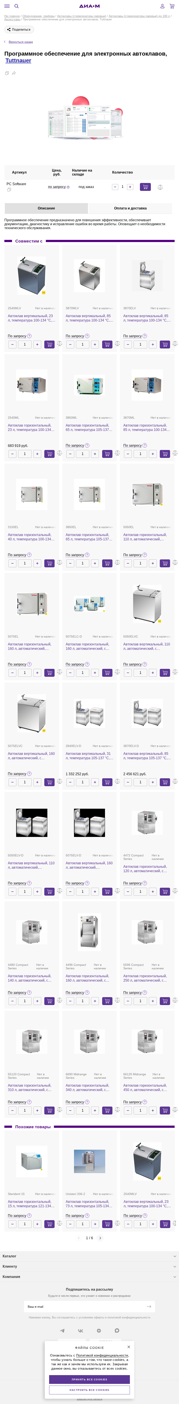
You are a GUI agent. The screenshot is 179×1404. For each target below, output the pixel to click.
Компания (11, 1277)
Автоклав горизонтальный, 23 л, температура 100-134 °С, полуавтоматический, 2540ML (29, 427)
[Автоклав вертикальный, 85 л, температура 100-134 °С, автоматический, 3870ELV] (147, 275)
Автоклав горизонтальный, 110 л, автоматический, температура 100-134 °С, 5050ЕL (145, 537)
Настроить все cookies (89, 1390)
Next (100, 1238)
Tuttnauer (18, 60)
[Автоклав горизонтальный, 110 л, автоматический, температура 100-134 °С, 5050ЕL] (147, 494)
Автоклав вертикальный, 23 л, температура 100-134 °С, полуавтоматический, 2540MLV (30, 318)
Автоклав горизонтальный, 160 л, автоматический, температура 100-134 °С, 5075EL (29, 646)
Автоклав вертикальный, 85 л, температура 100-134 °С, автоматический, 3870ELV (145, 318)
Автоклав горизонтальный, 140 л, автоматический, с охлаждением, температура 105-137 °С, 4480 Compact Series (30, 978)
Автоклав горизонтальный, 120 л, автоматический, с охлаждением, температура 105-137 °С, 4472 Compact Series (145, 869)
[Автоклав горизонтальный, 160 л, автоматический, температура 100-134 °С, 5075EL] (31, 604)
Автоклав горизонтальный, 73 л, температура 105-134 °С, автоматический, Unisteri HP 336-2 (88, 1204)
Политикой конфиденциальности (102, 1355)
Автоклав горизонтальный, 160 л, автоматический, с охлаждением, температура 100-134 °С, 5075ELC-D (88, 646)
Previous (79, 1238)
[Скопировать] (7, 73)
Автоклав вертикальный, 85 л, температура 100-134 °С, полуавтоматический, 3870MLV (88, 318)
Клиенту (10, 1266)
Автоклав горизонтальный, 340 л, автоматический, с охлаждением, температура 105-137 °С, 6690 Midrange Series (88, 1088)
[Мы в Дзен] (99, 1330)
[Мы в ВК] (80, 1330)
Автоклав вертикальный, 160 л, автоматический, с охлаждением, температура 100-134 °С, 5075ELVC (31, 756)
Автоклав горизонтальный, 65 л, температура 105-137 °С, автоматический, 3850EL (89, 537)
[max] (117, 1330)
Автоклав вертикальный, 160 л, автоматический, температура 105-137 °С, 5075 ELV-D (89, 865)
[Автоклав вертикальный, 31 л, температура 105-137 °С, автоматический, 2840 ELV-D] (89, 713)
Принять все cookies (89, 1379)
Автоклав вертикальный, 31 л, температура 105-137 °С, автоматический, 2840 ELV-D (89, 756)
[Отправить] (148, 1307)
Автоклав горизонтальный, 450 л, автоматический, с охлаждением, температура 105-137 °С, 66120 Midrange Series (145, 1088)
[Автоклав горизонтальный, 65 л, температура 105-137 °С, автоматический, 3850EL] (89, 494)
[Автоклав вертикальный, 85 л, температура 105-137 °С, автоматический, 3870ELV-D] (147, 713)
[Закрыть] (128, 1347)
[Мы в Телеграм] (62, 1330)
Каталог (9, 1256)
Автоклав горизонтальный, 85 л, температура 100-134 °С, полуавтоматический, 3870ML (145, 427)
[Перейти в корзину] (172, 6)
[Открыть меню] (7, 6)
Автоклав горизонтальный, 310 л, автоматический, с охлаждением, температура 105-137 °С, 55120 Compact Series (30, 1088)
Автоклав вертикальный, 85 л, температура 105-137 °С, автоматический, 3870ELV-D (146, 756)
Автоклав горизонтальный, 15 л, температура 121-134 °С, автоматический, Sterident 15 (31, 1204)
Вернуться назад (21, 42)
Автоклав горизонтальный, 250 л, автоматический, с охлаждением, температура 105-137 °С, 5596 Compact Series (145, 978)
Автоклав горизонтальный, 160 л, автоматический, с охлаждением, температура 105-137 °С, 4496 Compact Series (88, 978)
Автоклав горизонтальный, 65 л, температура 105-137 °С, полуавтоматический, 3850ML (87, 427)
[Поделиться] (14, 73)
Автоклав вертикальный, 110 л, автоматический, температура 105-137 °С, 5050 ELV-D (31, 865)
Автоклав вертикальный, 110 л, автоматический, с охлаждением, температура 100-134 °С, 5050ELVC (146, 646)
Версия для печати (89, 1398)
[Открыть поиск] (16, 6)
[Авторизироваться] (162, 6)
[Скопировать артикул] (9, 189)
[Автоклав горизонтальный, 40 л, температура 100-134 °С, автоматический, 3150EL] (31, 494)
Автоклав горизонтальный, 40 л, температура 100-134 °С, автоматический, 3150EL (31, 537)
